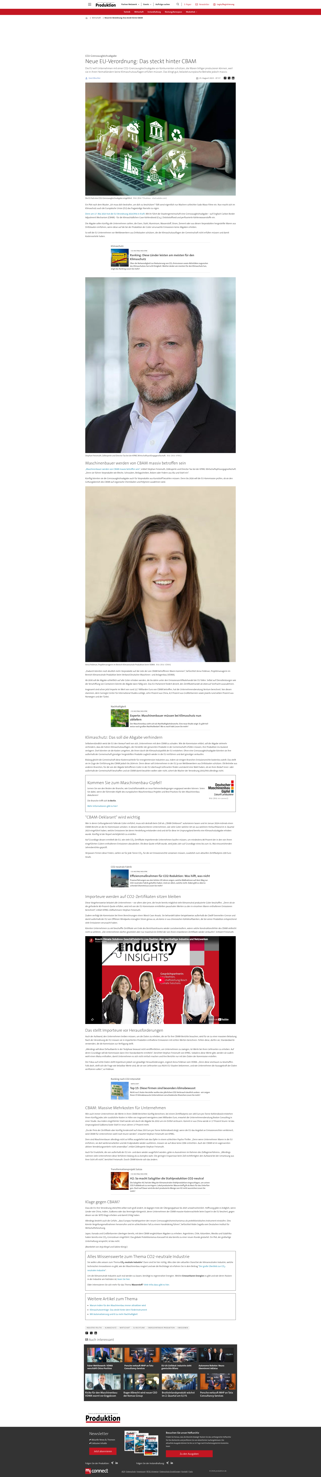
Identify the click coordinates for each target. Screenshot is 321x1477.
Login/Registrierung (225, 4)
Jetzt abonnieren (103, 1451)
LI (117, 1463)
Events (146, 4)
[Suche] (177, 4)
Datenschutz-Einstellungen (170, 1471)
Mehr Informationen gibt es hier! (102, 806)
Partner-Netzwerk (129, 4)
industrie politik (94, 1328)
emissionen (183, 1328)
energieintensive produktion (161, 1328)
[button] (90, 1385)
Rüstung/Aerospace (173, 12)
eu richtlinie (139, 1328)
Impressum (141, 1471)
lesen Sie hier (123, 1279)
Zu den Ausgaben (189, 1453)
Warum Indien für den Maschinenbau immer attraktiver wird (118, 1305)
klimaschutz (110, 1328)
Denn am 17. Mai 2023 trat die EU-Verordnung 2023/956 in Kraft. (115, 213)
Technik (127, 12)
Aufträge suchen (162, 4)
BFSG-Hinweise (152, 1471)
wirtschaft (125, 1328)
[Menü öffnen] (89, 4)
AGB (123, 1471)
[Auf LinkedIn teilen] (233, 78)
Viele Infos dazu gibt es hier (156, 1284)
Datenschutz (131, 1471)
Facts (191, 1471)
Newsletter (204, 4)
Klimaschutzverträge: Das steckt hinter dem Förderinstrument (118, 1309)
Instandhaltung (154, 12)
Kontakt (185, 1471)
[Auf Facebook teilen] (225, 78)
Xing (113, 1463)
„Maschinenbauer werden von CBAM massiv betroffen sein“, (113, 469)
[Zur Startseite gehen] (106, 4)
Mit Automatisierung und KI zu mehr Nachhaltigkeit (114, 1314)
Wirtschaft (139, 12)
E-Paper (187, 4)
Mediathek (190, 12)
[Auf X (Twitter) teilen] (229, 78)
